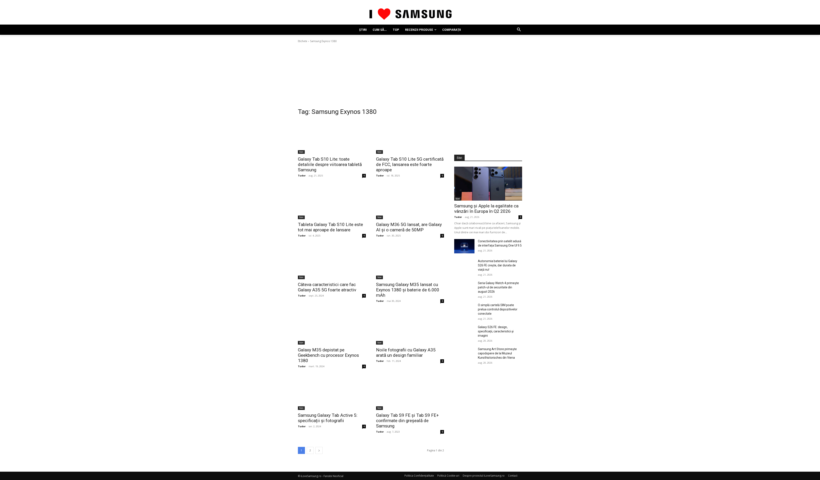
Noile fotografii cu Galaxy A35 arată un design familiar (406, 352)
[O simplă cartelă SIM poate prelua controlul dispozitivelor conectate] (464, 310)
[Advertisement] (410, 75)
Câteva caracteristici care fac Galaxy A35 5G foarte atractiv (327, 287)
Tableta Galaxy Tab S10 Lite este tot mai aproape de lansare (330, 227)
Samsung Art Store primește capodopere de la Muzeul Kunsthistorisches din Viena (497, 353)
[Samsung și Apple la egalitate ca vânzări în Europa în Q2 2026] (488, 184)
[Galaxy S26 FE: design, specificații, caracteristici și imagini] (464, 332)
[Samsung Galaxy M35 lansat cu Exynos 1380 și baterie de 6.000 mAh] (410, 262)
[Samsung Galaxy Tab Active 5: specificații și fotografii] (332, 393)
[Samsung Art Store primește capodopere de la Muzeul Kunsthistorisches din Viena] (464, 354)
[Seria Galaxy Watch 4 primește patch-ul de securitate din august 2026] (464, 288)
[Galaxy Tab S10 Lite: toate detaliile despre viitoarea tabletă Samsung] (332, 137)
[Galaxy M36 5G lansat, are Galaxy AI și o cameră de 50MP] (410, 202)
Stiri (301, 151)
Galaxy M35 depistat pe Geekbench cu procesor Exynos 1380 (328, 355)
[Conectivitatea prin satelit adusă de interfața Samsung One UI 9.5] (464, 246)
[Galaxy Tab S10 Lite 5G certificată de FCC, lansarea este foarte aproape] (410, 137)
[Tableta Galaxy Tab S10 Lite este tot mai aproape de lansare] (332, 202)
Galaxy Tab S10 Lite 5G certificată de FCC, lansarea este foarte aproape (410, 164)
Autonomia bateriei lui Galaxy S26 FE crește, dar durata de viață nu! (497, 265)
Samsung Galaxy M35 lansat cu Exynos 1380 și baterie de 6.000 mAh (407, 290)
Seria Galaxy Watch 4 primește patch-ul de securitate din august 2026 (498, 287)
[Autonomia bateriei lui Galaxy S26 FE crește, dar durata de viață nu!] (464, 266)
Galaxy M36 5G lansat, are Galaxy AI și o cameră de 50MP (409, 227)
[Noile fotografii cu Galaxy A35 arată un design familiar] (410, 328)
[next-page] (319, 450)
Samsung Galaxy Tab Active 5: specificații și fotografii (327, 418)
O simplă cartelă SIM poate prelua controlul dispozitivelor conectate (497, 309)
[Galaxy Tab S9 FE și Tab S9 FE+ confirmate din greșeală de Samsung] (410, 393)
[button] (519, 30)
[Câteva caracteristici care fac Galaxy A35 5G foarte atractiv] (332, 262)
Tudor (302, 175)
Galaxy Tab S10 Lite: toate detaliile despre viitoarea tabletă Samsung (330, 164)
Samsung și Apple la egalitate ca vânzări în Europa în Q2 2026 (486, 208)
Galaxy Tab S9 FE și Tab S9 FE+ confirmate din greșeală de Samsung (407, 421)
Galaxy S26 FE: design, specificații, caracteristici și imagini (496, 331)
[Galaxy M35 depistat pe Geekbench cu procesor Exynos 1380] (332, 328)
